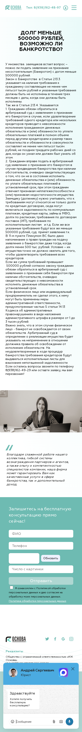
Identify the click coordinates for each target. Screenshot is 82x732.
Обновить (50, 558)
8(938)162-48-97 (47, 7)
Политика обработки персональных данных (37, 601)
